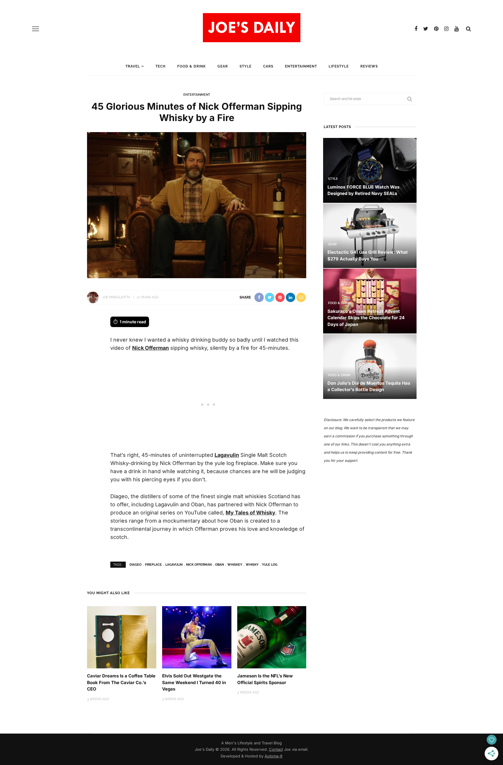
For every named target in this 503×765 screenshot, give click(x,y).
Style (246, 66)
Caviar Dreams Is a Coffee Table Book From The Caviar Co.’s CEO (121, 682)
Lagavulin (227, 455)
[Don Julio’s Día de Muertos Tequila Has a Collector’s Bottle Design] (370, 366)
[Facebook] (416, 29)
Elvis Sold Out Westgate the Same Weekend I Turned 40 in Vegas (194, 682)
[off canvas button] (35, 28)
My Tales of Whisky (250, 513)
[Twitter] (425, 29)
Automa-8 (273, 756)
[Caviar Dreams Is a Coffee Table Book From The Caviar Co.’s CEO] (121, 637)
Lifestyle (339, 66)
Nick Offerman (150, 348)
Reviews (369, 66)
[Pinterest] (436, 29)
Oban (219, 565)
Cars (268, 66)
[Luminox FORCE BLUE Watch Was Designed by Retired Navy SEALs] (370, 170)
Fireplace (153, 565)
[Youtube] (456, 29)
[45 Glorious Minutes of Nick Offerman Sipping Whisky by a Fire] (196, 205)
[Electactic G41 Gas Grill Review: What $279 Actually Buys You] (370, 235)
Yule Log (269, 565)
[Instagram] (446, 29)
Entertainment (301, 66)
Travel (132, 66)
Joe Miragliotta (116, 297)
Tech (160, 66)
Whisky (252, 565)
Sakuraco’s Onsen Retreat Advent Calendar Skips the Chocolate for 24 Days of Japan (366, 317)
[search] (468, 29)
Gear (222, 66)
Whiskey (234, 565)
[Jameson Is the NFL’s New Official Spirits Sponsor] (272, 637)
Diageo (135, 565)
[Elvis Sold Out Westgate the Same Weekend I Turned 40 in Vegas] (196, 637)
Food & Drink (191, 66)
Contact (276, 749)
